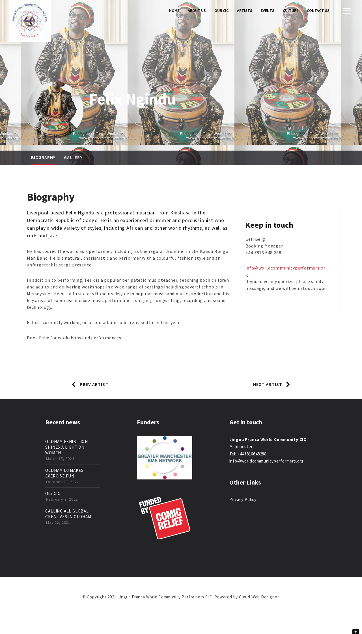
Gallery (73, 157)
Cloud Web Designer (259, 597)
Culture (290, 10)
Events (267, 10)
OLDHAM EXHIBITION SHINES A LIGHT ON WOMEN (66, 447)
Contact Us (318, 10)
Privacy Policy (243, 499)
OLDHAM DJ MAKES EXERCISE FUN (64, 473)
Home (174, 10)
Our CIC (221, 10)
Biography (43, 157)
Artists (244, 10)
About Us (197, 10)
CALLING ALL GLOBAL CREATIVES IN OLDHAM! (68, 513)
